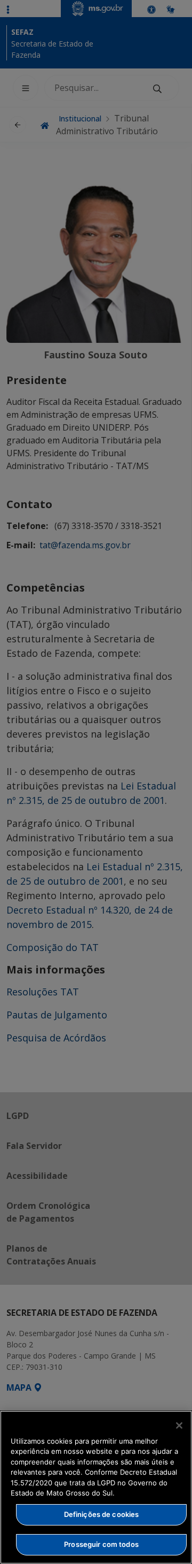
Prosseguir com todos (101, 1544)
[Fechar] (179, 1425)
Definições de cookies (101, 1514)
